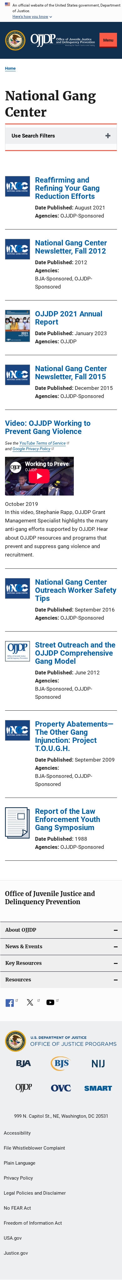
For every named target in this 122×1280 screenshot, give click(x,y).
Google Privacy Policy (31, 448)
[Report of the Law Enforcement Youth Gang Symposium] (17, 837)
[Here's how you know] (61, 11)
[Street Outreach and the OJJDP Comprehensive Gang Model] (17, 652)
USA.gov (13, 1238)
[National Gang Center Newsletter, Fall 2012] (17, 250)
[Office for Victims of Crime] (61, 1092)
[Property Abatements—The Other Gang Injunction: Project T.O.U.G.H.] (17, 731)
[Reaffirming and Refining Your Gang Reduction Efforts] (17, 187)
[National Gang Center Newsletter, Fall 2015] (17, 376)
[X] (32, 1004)
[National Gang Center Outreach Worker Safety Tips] (17, 589)
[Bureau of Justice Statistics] (61, 1072)
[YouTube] (52, 1004)
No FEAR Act (17, 1208)
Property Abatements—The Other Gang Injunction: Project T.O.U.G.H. (74, 736)
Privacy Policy (18, 1178)
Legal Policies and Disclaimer (35, 1193)
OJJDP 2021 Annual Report (68, 318)
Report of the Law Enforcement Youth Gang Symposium (67, 819)
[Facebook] (12, 1004)
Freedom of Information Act (33, 1223)
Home (10, 68)
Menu (108, 40)
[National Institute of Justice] (98, 1068)
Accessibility (17, 1133)
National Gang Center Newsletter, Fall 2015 (71, 372)
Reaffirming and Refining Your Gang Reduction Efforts (67, 188)
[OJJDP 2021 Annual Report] (17, 327)
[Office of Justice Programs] (15, 40)
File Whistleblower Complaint (34, 1148)
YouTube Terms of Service (42, 443)
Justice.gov (16, 1253)
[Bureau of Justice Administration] (23, 1068)
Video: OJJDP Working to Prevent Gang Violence (48, 427)
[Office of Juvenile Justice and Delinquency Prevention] (24, 1093)
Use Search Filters (33, 136)
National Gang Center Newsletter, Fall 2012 (71, 247)
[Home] (63, 40)
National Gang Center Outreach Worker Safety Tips (75, 590)
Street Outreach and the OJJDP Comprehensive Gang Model (75, 653)
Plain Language (19, 1163)
